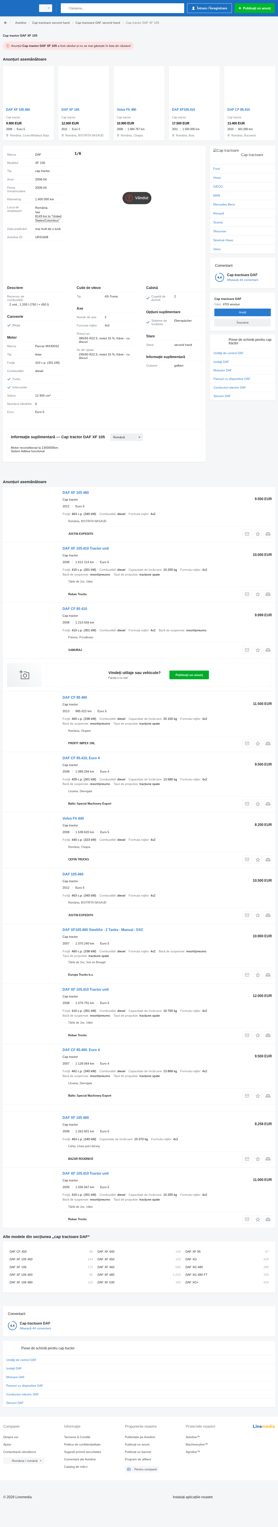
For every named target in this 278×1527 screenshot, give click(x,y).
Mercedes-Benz (224, 204)
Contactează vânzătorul (19, 1452)
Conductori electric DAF (229, 387)
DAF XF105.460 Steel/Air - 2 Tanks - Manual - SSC (103, 930)
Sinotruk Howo (223, 240)
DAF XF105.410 (183, 109)
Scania (218, 222)
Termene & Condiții (77, 1437)
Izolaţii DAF (221, 361)
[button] (258, 534)
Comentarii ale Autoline (80, 1459)
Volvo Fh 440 (73, 818)
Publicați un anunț (189, 675)
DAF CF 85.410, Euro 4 (81, 758)
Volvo (217, 249)
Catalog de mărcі (76, 1466)
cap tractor (42, 171)
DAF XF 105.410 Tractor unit (86, 548)
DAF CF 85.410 (238, 109)
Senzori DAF (222, 396)
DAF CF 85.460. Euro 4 (81, 1050)
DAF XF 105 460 (76, 492)
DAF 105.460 (73, 874)
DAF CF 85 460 (75, 697)
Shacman (219, 231)
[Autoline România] (18, 8)
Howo (217, 177)
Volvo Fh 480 (126, 109)
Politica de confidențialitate (82, 1444)
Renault (218, 213)
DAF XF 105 (70, 109)
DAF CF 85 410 (75, 609)
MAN (216, 195)
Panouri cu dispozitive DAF (231, 378)
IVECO (218, 186)
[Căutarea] (65, 8)
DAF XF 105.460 (18, 109)
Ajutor (7, 1444)
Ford (216, 168)
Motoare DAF (222, 370)
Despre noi (10, 1437)
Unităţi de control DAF (228, 353)
